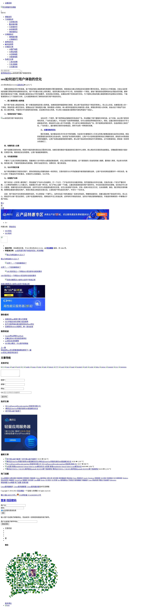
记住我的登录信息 (9, 510)
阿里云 (101, 480)
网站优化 (10, 42)
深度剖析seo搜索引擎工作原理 (16, 319)
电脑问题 (14, 37)
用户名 (3, 505)
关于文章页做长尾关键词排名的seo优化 (19, 324)
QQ (2, 392)
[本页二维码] (7, 605)
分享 (2, 208)
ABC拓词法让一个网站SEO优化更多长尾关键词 (18, 276)
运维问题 (14, 24)
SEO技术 (8, 233)
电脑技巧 (14, 39)
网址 (2, 388)
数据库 (25, 480)
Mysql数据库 (5, 478)
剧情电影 (119, 478)
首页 (2, 73)
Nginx (75, 478)
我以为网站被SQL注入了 (10, 259)
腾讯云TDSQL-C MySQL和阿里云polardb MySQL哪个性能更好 (75, 469)
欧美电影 (14, 57)
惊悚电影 (97, 478)
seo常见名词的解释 (12, 341)
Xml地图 (11, 482)
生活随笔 (14, 64)
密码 (2, 508)
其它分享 (10, 59)
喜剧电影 (20, 478)
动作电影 (56, 478)
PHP (114, 478)
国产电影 (14, 49)
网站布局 (95, 480)
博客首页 (8, 17)
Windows (125, 478)
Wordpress (91, 478)
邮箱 (3, 384)
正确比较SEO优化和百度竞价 (16, 338)
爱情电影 (26, 478)
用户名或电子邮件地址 (9, 521)
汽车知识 (71, 480)
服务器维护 (78, 480)
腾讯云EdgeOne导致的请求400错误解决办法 (22, 408)
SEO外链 (54, 480)
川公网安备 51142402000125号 (30, 495)
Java (59, 480)
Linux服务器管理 (20, 487)
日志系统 (30, 480)
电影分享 (10, 47)
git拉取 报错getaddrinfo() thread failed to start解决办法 (63, 466)
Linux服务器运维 (33, 487)
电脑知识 (10, 34)
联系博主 (8, 603)
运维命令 (14, 27)
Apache (85, 478)
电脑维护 (85, 480)
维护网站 (43, 478)
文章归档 (25, 482)
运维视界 (14, 29)
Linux (90, 480)
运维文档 (14, 22)
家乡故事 (14, 62)
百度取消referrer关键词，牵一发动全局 (19, 327)
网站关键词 (4, 480)
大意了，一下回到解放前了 (11, 267)
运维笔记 (14, 32)
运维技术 (10, 19)
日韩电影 (14, 54)
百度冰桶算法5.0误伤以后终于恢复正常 (15, 284)
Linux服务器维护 (7, 487)
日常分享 (49, 478)
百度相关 (110, 478)
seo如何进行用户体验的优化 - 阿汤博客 (29, 251)
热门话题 (18, 482)
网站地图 (4, 482)
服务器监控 (62, 478)
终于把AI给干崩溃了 (13, 411)
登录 (3, 500)
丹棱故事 (32, 478)
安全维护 (106, 480)
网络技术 (80, 478)
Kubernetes (113, 480)
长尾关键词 (13, 478)
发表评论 (20, 85)
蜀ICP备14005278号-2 (9, 495)
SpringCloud (18, 480)
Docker (43, 480)
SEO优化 (8, 231)
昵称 (3, 380)
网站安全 (70, 478)
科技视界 (10, 44)
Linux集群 (37, 480)
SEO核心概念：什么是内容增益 (16, 343)
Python (38, 478)
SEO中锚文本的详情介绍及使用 (16, 322)
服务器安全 (64, 480)
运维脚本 (11, 480)
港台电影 (14, 52)
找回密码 (11, 500)
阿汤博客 (49, 248)
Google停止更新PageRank (14, 336)
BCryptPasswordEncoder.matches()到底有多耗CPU (23, 406)
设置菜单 (8, 3)
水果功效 (14, 67)
